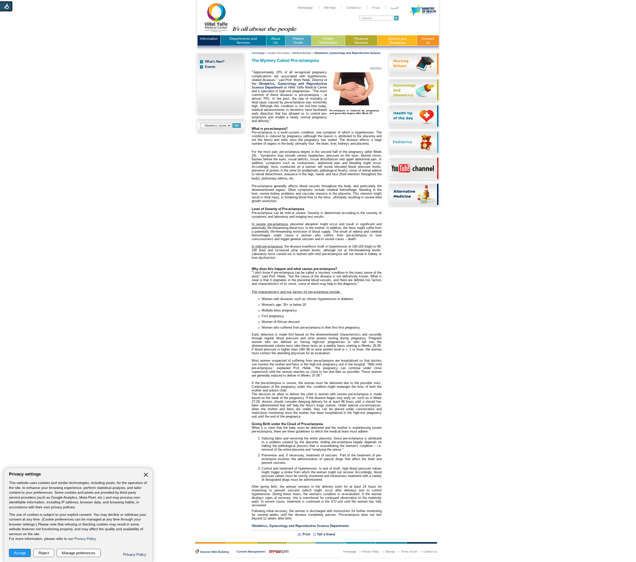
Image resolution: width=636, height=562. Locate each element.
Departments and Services (243, 40)
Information (209, 39)
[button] (396, 18)
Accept (20, 553)
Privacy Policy (85, 539)
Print (306, 534)
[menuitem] (305, 7)
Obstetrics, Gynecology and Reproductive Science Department (300, 526)
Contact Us (428, 40)
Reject (44, 553)
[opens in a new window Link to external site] (412, 178)
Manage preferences (78, 553)
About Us (275, 40)
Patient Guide (298, 40)
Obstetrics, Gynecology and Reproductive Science (347, 52)
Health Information (328, 40)
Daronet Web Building (214, 551)
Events (210, 67)
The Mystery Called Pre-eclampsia (285, 60)
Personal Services (361, 40)
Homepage (258, 52)
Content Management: (251, 551)
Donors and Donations (397, 40)
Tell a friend (326, 534)
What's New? (215, 61)
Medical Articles (302, 52)
